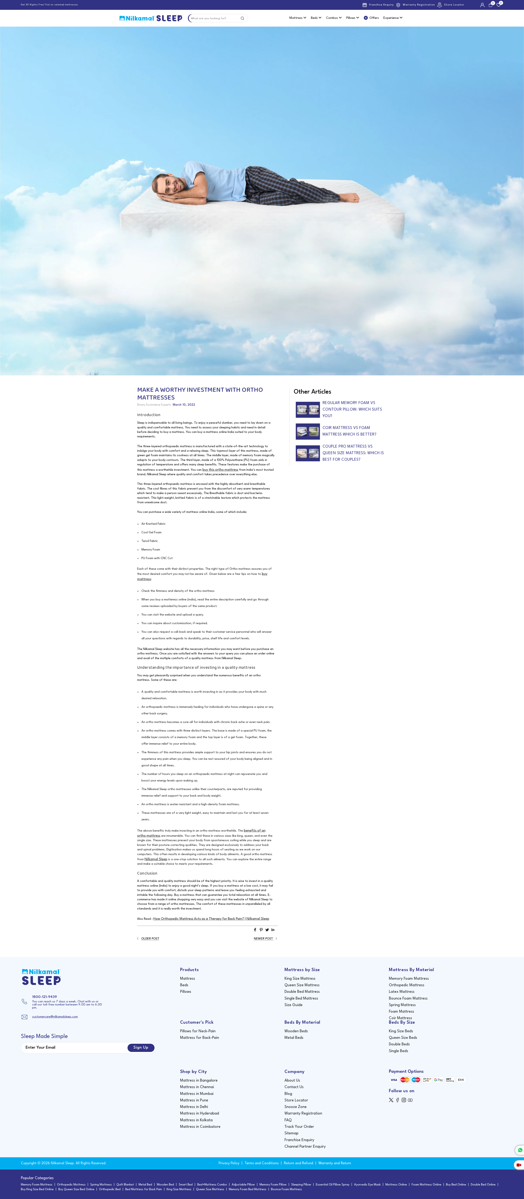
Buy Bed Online (456, 1184)
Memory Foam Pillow (273, 1184)
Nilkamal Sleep (156, 859)
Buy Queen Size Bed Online (76, 1189)
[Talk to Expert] (519, 1165)
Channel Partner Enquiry (305, 1146)
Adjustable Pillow (243, 1184)
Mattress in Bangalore (199, 1080)
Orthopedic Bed (110, 1189)
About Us (292, 1080)
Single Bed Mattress (301, 998)
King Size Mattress (300, 979)
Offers (374, 18)
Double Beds (399, 1044)
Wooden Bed (165, 1184)
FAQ (288, 1120)
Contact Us (294, 1087)
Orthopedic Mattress (406, 985)
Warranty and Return (334, 1163)
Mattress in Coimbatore (200, 1127)
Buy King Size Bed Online (37, 1189)
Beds (314, 18)
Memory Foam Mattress (409, 979)
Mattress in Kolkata (196, 1120)
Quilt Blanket (125, 1184)
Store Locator (454, 4)
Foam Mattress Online (426, 1184)
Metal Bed (145, 1184)
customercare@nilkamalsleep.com (55, 1016)
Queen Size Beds (403, 1038)
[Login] (483, 5)
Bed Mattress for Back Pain (143, 1189)
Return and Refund (298, 1163)
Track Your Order (299, 1127)
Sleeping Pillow (301, 1184)
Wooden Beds (296, 1031)
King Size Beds (401, 1031)
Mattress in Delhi (194, 1107)
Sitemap (291, 1133)
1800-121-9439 (44, 997)
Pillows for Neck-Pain (198, 1031)
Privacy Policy (229, 1163)
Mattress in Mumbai (196, 1094)
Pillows (351, 18)
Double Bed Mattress (302, 992)
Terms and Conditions (262, 1163)
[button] (255, 931)
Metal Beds (294, 1038)
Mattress (296, 18)
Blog (288, 1094)
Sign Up (140, 1048)
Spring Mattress (402, 1005)
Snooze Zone (296, 1107)
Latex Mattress (401, 992)
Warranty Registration (419, 4)
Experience (391, 18)
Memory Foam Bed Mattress (247, 1189)
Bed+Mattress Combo (212, 1184)
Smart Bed (186, 1184)
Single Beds (398, 1051)
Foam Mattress (401, 1011)
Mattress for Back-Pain (199, 1038)
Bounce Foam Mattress (408, 998)
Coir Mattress (400, 1018)
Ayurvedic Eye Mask (367, 1184)
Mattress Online (396, 1184)
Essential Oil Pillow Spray (332, 1184)
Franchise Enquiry (381, 4)
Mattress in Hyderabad (199, 1113)
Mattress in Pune (194, 1100)
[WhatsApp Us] (519, 1150)
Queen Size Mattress (302, 985)
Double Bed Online (483, 1184)
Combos (332, 18)
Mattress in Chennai (197, 1087)
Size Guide (294, 1005)
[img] (392, 1099)
